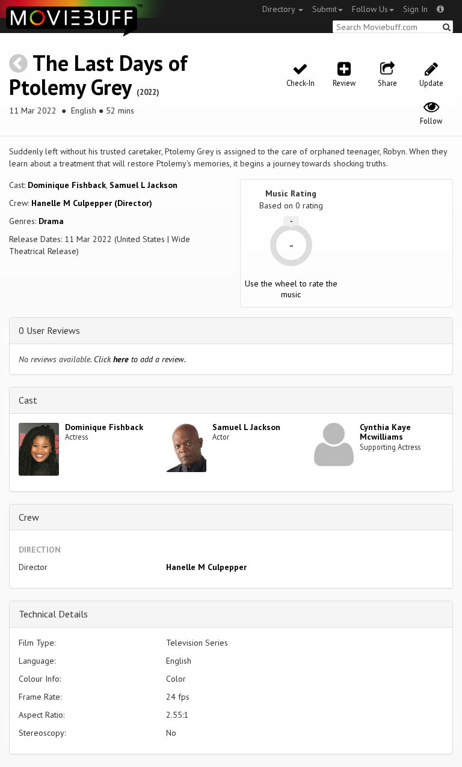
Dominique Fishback (67, 185)
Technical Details (53, 614)
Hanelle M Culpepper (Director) (91, 203)
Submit (324, 9)
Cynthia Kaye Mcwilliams (385, 432)
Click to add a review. (140, 359)
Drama (51, 221)
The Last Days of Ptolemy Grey (98, 75)
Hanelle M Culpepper (206, 567)
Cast (28, 400)
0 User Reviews (49, 330)
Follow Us (370, 9)
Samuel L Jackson (143, 185)
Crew (29, 517)
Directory (279, 9)
